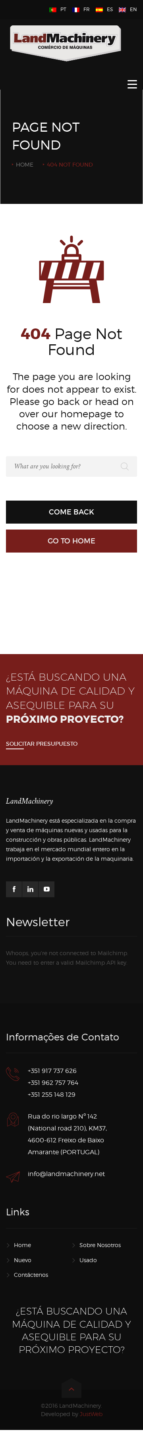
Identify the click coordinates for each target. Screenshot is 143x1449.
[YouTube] (46, 889)
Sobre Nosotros (100, 1245)
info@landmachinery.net (66, 1174)
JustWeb (91, 1414)
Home (24, 164)
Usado (88, 1260)
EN (133, 9)
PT (63, 9)
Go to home (71, 541)
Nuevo (22, 1260)
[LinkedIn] (30, 889)
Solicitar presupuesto (41, 743)
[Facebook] (14, 889)
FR (86, 9)
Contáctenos (31, 1274)
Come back (71, 512)
